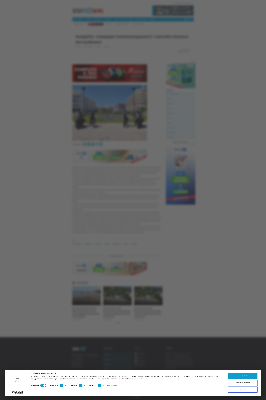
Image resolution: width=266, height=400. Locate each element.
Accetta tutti (242, 376)
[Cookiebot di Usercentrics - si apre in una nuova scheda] (18, 392)
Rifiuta (242, 389)
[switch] (63, 385)
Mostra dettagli (112, 385)
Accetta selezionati (243, 383)
